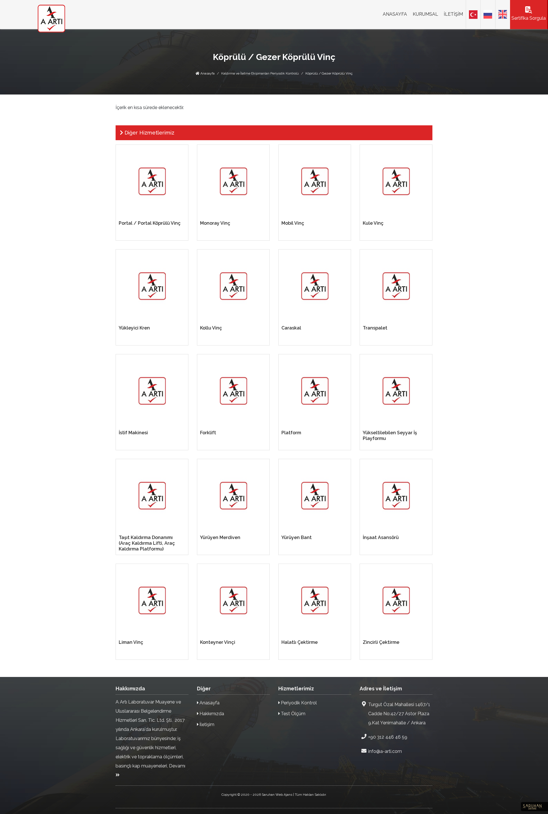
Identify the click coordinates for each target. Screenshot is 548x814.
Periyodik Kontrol (298, 703)
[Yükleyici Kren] (152, 286)
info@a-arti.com (385, 751)
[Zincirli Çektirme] (396, 600)
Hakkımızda (211, 713)
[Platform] (315, 390)
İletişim (206, 724)
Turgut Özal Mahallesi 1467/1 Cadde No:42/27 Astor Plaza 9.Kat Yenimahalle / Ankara (399, 713)
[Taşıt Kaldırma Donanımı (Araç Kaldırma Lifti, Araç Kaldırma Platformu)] (152, 495)
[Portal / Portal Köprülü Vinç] (152, 181)
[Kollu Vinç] (233, 286)
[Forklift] (233, 390)
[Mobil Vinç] (315, 181)
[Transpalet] (396, 286)
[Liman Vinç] (152, 600)
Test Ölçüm (292, 713)
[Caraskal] (315, 286)
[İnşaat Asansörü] (396, 495)
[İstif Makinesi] (152, 390)
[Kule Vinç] (396, 181)
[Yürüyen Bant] (315, 495)
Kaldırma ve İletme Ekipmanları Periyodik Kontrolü (260, 73)
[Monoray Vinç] (233, 181)
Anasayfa (207, 73)
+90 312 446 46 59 (387, 737)
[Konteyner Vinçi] (233, 600)
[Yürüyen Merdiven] (233, 495)
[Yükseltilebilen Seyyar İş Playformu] (396, 390)
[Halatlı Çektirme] (315, 600)
